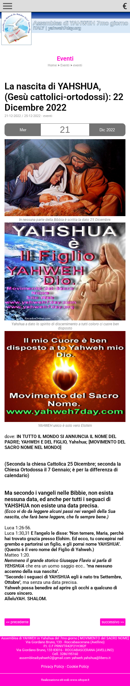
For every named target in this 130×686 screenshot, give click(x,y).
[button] (8, 6)
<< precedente (17, 622)
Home (52, 65)
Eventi (65, 65)
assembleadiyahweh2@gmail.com (45, 658)
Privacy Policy (52, 666)
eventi (77, 65)
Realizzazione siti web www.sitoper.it (65, 679)
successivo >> (113, 622)
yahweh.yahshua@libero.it (91, 658)
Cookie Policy (78, 666)
